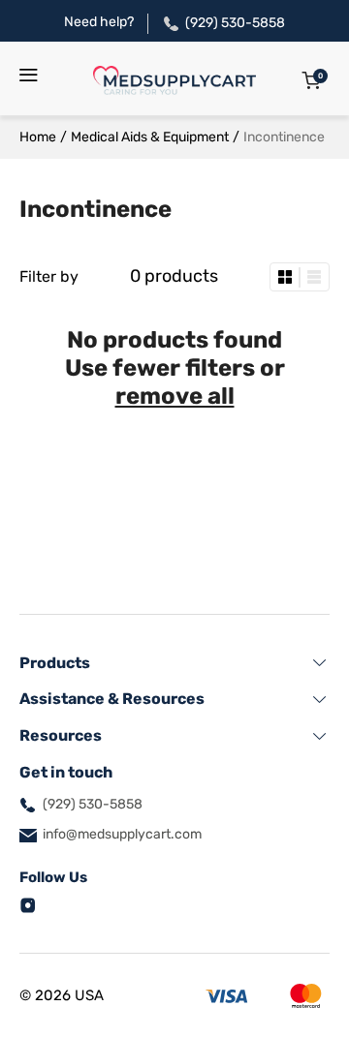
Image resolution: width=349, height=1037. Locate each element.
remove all (175, 396)
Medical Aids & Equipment (150, 137)
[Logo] (174, 80)
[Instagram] (28, 904)
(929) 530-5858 (235, 23)
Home (37, 137)
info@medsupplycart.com (122, 834)
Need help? (99, 22)
